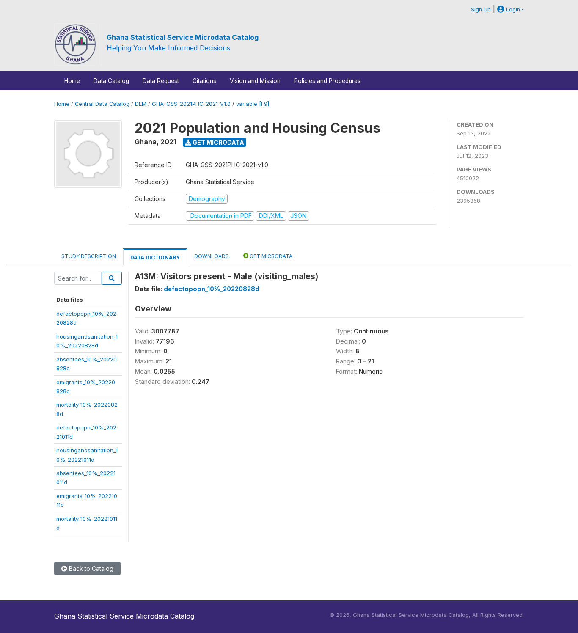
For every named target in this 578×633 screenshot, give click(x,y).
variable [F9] (252, 104)
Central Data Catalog (102, 104)
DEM (140, 104)
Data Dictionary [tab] (155, 257)
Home (72, 80)
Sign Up (481, 9)
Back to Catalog (90, 568)
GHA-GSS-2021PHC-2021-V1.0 (191, 104)
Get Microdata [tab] (270, 256)
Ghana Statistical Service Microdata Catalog (183, 37)
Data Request (161, 80)
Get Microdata (217, 142)
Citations (204, 80)
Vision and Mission (255, 80)
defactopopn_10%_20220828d (211, 288)
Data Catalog (111, 80)
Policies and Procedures (327, 80)
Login (512, 9)
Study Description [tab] (88, 256)
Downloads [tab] (211, 256)
